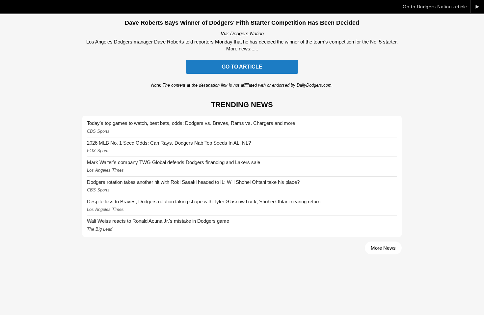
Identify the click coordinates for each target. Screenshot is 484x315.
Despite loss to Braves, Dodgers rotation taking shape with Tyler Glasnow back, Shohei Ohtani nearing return (203, 201)
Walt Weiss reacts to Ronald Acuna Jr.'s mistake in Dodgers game (158, 221)
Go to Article (242, 67)
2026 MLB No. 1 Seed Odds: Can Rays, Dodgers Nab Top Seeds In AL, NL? (169, 143)
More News (383, 248)
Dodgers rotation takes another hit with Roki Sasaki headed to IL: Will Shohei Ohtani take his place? (193, 182)
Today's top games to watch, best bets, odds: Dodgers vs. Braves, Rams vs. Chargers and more (191, 123)
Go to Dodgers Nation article (435, 6)
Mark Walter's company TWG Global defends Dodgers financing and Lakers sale (173, 162)
